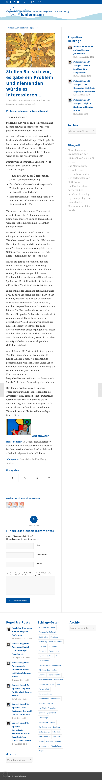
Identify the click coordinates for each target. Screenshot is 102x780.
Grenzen (42, 675)
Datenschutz (37, 2)
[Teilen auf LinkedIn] (37, 478)
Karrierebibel (75, 190)
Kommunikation (45, 680)
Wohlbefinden (56, 746)
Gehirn (58, 656)
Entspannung (54, 651)
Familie (42, 656)
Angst (53, 627)
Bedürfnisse (43, 637)
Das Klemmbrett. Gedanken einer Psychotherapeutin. (79, 170)
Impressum (26, 2)
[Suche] (37, 28)
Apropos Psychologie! (47, 632)
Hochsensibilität (54, 675)
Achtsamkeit (44, 627)
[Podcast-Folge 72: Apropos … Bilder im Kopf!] (9, 505)
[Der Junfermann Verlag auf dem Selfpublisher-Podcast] (100, 390)
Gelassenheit (44, 661)
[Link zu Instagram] (7, 2)
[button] (5, 774)
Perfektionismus (45, 694)
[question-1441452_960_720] (30, 50)
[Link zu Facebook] (11, 2)
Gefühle (50, 656)
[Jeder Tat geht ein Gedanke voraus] (2, 390)
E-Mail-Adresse (42, 554)
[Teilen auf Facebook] (12, 478)
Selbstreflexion (45, 737)
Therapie (49, 741)
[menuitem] (26, 2)
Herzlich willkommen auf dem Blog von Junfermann (83, 50)
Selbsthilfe (56, 732)
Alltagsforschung (77, 150)
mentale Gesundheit (46, 684)
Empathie (42, 651)
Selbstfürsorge (44, 732)
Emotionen (53, 646)
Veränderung (44, 746)
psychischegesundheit (47, 713)
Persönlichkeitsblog (78, 194)
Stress (41, 741)
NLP (58, 684)
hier (20, 415)
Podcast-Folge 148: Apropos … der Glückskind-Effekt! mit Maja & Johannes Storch (21, 669)
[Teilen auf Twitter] (25, 478)
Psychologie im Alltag (47, 722)
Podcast (42, 703)
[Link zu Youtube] (18, 2)
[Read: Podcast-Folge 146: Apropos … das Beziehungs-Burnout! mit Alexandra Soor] (8, 704)
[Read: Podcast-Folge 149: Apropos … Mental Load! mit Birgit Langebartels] (70, 62)
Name (38, 545)
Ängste (41, 751)
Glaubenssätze (44, 670)
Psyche (50, 703)
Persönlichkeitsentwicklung (49, 699)
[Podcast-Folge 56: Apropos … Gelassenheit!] (21, 505)
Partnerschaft (44, 689)
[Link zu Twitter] (14, 2)
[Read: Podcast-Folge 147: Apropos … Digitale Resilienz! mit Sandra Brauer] (70, 100)
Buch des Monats (55, 642)
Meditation (58, 680)
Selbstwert (57, 737)
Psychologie (43, 718)
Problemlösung (39, 459)
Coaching (42, 646)
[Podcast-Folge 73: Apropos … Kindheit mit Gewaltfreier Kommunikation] (15, 505)
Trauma (58, 741)
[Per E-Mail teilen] (49, 478)
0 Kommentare (30, 100)
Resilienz (56, 727)
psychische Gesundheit (48, 708)
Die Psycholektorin (78, 186)
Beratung (54, 637)
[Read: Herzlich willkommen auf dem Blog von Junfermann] (70, 47)
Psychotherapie (45, 727)
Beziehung (43, 642)
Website (39, 564)
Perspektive (25, 459)
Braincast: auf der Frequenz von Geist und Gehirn (81, 158)
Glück (54, 670)
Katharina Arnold (28, 104)
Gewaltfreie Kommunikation (50, 665)
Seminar (10, 463)
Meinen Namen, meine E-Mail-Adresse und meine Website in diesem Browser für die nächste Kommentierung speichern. (31, 574)
